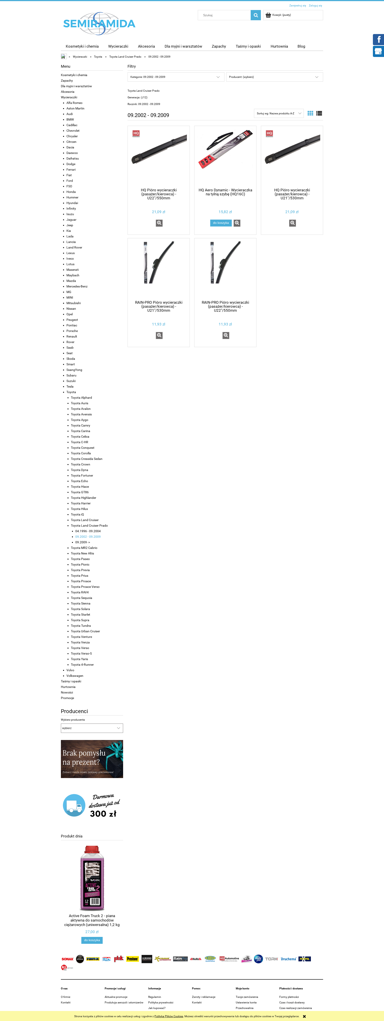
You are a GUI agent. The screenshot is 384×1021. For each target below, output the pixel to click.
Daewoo (72, 153)
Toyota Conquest (82, 447)
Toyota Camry (80, 425)
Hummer (72, 197)
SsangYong (74, 370)
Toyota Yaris (79, 659)
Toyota (71, 392)
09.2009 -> (82, 542)
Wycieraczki (69, 97)
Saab (70, 347)
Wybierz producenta (73, 719)
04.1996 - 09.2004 (88, 531)
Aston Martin (75, 108)
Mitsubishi (73, 303)
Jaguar (71, 219)
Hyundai (72, 203)
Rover (70, 342)
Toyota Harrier (81, 503)
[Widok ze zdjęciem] (310, 113)
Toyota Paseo (80, 559)
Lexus (70, 253)
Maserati (72, 269)
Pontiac (71, 325)
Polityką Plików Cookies (168, 1016)
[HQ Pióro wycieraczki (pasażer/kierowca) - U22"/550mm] (158, 156)
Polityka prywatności (160, 1002)
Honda (71, 192)
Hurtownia (68, 687)
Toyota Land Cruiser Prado (89, 525)
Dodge (70, 164)
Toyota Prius (79, 575)
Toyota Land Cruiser (85, 520)
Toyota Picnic (80, 564)
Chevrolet (73, 130)
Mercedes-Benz (77, 286)
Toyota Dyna (79, 470)
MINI (69, 297)
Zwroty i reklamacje (203, 997)
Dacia (70, 147)
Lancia (71, 242)
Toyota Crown (80, 464)
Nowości (67, 692)
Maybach (72, 275)
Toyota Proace (81, 581)
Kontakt (65, 1002)
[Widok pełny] (319, 113)
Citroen (71, 142)
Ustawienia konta (246, 1002)
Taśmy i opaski (71, 681)
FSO (69, 186)
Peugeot (72, 319)
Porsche (72, 331)
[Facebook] (378, 39)
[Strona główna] (99, 23)
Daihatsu (72, 158)
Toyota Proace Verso (85, 586)
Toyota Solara (80, 609)
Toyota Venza (80, 642)
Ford (69, 180)
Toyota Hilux (79, 509)
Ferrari (71, 169)
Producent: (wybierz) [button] (241, 77)
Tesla (70, 386)
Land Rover (74, 247)
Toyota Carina (80, 431)
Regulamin (154, 997)
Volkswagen (74, 675)
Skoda (70, 358)
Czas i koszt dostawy (292, 1002)
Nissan (71, 308)
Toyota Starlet (80, 614)
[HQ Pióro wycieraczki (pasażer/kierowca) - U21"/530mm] (292, 156)
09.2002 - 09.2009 (88, 536)
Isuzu (70, 214)
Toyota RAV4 (80, 592)
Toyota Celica (80, 436)
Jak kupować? (157, 1008)
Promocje (67, 698)
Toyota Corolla (81, 453)
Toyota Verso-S (81, 653)
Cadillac (71, 125)
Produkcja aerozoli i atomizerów (124, 1002)
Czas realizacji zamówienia (295, 1008)
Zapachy (67, 80)
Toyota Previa (80, 570)
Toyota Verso (80, 648)
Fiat (69, 175)
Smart (70, 364)
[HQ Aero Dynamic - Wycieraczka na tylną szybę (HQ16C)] (225, 156)
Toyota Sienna (80, 603)
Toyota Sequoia (81, 598)
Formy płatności (289, 997)
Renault (71, 336)
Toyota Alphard (81, 397)
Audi (69, 114)
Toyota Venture (81, 637)
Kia (68, 231)
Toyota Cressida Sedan (86, 459)
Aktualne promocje (116, 997)
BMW (70, 119)
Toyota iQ (77, 514)
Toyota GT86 (80, 492)
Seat (69, 353)
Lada (70, 236)
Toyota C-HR (79, 442)
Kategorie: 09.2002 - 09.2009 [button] (147, 77)
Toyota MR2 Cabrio (84, 548)
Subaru (71, 375)
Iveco (70, 258)
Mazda (71, 281)
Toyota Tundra (81, 625)
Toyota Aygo (79, 420)
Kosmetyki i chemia (74, 75)
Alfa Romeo (74, 103)
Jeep (69, 225)
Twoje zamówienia (247, 997)
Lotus (70, 264)
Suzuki (71, 381)
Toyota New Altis (82, 553)
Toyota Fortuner (82, 475)
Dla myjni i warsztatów (76, 86)
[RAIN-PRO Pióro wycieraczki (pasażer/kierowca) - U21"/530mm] (158, 269)
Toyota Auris (79, 403)
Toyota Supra (80, 620)
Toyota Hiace (80, 486)
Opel (69, 314)
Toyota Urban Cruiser (85, 631)
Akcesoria (67, 91)
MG (68, 292)
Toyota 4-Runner (82, 664)
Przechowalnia (245, 1008)
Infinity (71, 208)
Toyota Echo (79, 481)
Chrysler (72, 136)
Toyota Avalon (81, 408)
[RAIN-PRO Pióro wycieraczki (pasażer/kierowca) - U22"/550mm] (225, 269)
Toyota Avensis (81, 414)
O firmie (65, 997)
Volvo (70, 670)
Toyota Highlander (83, 497)
